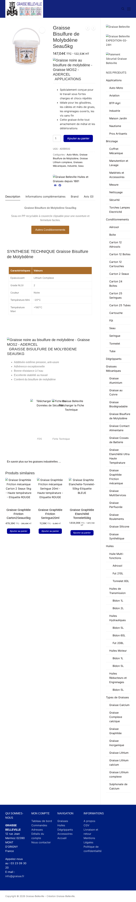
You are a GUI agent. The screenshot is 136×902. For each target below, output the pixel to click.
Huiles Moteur (118, 650)
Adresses (37, 829)
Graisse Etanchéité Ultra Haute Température (119, 456)
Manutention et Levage (118, 163)
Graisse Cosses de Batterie (119, 440)
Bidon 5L (118, 627)
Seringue (114, 335)
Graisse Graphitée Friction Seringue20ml (50, 514)
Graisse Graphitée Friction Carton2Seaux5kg (18, 514)
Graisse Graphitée (115, 731)
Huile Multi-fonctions (116, 556)
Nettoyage (116, 192)
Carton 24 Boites (115, 283)
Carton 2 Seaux (119, 273)
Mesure (113, 184)
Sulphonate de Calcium (118, 786)
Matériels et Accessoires (116, 175)
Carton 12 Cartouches (116, 264)
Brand (74, 196)
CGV (86, 825)
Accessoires (64, 833)
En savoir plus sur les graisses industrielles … (34, 461)
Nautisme (115, 126)
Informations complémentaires (46, 196)
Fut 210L (118, 573)
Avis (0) (89, 196)
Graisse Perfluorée (115, 505)
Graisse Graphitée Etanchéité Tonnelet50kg (82, 514)
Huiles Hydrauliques (117, 618)
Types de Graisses (117, 697)
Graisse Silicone (119, 526)
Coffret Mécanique (116, 151)
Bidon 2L (118, 608)
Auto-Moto (72, 154)
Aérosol (114, 227)
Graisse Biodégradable (118, 404)
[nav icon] (129, 8)
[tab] (12, 196)
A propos (89, 821)
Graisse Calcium (119, 705)
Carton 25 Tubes (120, 305)
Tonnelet (114, 343)
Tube (112, 351)
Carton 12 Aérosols (115, 244)
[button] (42, 30)
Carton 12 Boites (119, 254)
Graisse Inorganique (116, 743)
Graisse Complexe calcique (115, 717)
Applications (114, 80)
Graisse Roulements (116, 517)
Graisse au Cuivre (115, 392)
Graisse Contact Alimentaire (119, 428)
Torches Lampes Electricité (119, 209)
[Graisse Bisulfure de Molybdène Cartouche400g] (88, 28)
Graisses (62, 821)
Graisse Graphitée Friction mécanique (116, 477)
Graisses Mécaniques (113, 368)
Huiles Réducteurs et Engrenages (118, 678)
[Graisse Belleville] (74, 179)
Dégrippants (113, 358)
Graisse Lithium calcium (119, 762)
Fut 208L (118, 643)
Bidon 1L (118, 600)
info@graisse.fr (14, 876)
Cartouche (116, 313)
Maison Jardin (118, 118)
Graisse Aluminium (115, 380)
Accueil (62, 838)
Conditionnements (117, 219)
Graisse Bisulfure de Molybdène (119, 416)
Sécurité (114, 200)
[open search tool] (122, 8)
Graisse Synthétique (116, 536)
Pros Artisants (118, 133)
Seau (81, 165)
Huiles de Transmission (117, 591)
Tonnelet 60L (121, 581)
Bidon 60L (119, 635)
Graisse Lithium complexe (119, 774)
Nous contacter (41, 842)
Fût (111, 320)
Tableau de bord (41, 821)
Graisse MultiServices (117, 493)
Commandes (39, 825)
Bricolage (112, 141)
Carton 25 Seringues (115, 295)
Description (12, 196)
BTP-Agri (114, 103)
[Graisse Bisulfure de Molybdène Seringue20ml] (94, 28)
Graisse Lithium (119, 752)
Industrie (72, 165)
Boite (112, 234)
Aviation (114, 95)
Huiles (110, 546)
